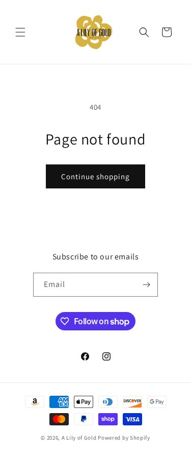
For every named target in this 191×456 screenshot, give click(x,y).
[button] (20, 32)
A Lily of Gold (79, 437)
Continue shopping (95, 176)
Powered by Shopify (124, 437)
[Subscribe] (146, 285)
